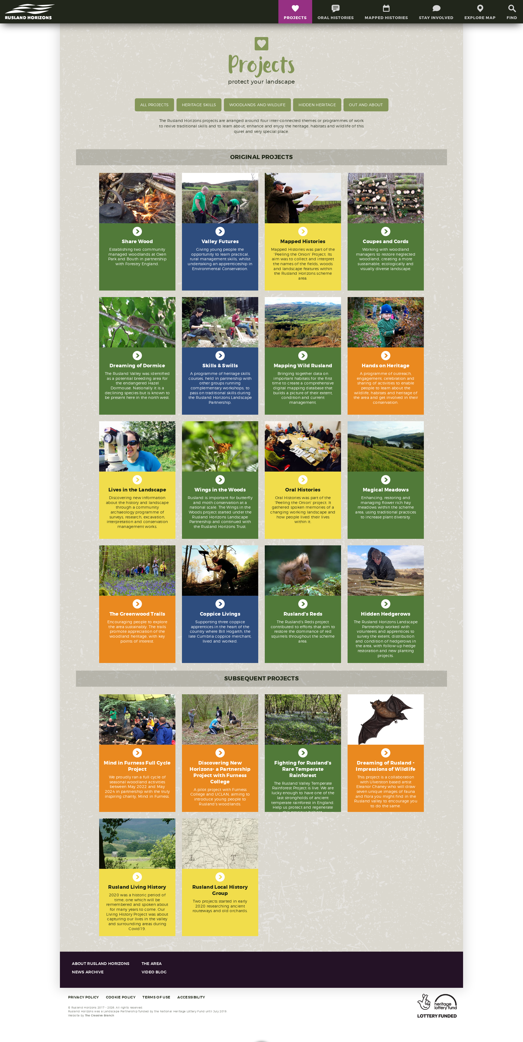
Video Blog (154, 972)
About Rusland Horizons (100, 963)
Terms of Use (156, 997)
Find (512, 17)
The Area (152, 963)
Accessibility (191, 997)
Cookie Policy (120, 997)
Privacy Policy (83, 997)
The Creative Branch (99, 1015)
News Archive (88, 972)
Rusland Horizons (30, 12)
